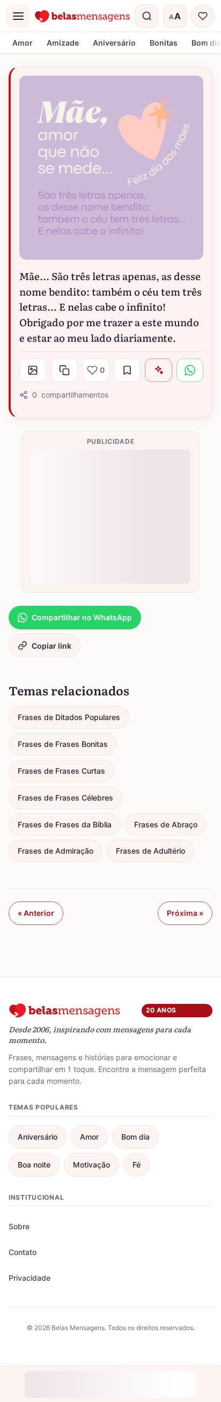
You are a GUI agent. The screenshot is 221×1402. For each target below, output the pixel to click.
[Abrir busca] (147, 16)
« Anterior (36, 912)
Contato (22, 1252)
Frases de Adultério (150, 850)
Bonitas (164, 42)
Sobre (19, 1226)
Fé (136, 1164)
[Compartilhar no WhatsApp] (190, 370)
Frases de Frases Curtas (61, 770)
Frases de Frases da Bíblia (65, 824)
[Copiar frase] (64, 370)
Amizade (63, 42)
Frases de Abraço (165, 824)
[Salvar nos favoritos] (127, 370)
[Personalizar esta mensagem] (158, 370)
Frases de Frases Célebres (65, 797)
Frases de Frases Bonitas (63, 743)
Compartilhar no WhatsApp (82, 617)
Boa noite (34, 1164)
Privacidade (29, 1277)
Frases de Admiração (55, 850)
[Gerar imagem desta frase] (33, 370)
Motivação (91, 1164)
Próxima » (185, 912)
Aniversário (114, 42)
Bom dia (135, 1136)
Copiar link (51, 645)
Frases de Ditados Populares (69, 717)
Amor (22, 42)
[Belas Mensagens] (82, 16)
